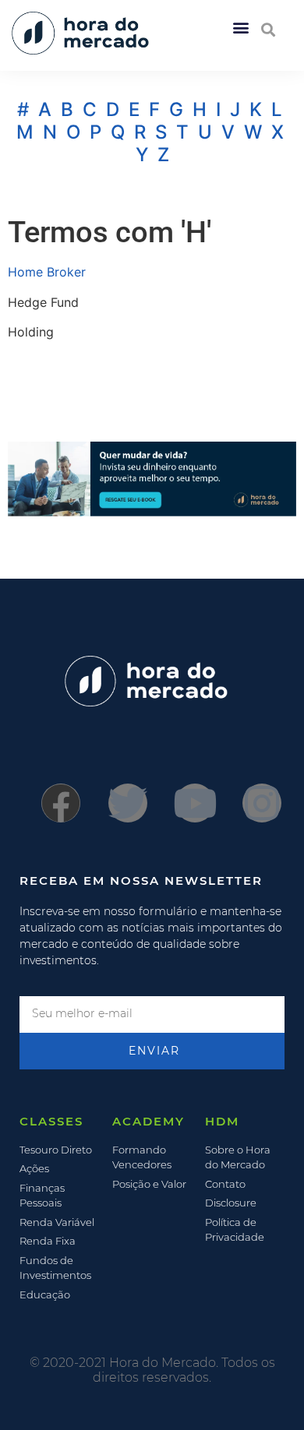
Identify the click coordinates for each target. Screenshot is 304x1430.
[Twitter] (127, 803)
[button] (240, 27)
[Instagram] (261, 803)
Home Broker (47, 272)
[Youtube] (194, 803)
